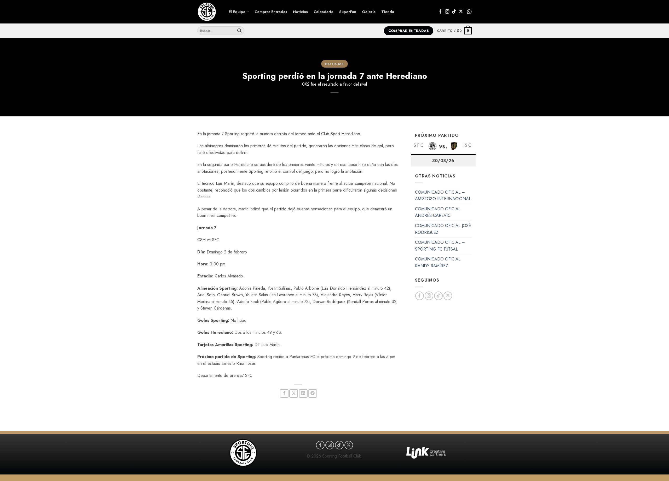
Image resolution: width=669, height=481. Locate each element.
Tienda (387, 11)
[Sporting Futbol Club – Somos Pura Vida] (209, 11)
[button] (454, 30)
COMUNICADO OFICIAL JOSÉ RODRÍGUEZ (443, 229)
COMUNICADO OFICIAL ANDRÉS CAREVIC (437, 212)
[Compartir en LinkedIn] (303, 393)
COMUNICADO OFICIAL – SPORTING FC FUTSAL (440, 245)
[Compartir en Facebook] (284, 393)
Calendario (323, 11)
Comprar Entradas (271, 11)
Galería (369, 11)
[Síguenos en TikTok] (454, 11)
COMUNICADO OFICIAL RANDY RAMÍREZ (437, 262)
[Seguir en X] (461, 11)
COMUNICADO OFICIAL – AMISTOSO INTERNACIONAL (443, 195)
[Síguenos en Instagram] (447, 11)
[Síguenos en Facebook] (440, 11)
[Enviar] (239, 30)
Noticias (300, 11)
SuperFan (347, 11)
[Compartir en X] (293, 393)
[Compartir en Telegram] (312, 393)
